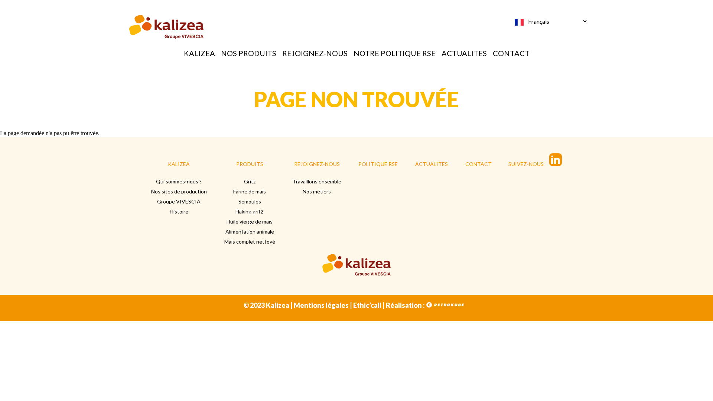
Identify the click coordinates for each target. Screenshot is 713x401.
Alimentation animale (249, 231)
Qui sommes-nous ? (179, 181)
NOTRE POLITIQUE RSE (395, 53)
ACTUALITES (464, 53)
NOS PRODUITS (248, 53)
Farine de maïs (249, 191)
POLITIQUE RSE (378, 164)
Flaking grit (248, 211)
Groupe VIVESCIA (179, 201)
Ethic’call (367, 305)
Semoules (249, 201)
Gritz (249, 181)
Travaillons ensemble (317, 181)
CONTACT (511, 53)
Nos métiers (317, 191)
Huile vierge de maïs (250, 221)
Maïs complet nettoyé (249, 241)
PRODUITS (249, 164)
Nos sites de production (179, 191)
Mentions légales (321, 305)
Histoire (179, 211)
